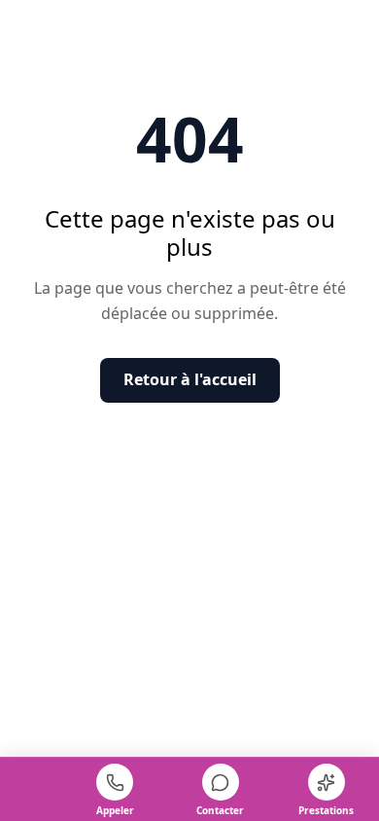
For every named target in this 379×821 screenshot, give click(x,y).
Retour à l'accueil (190, 379)
